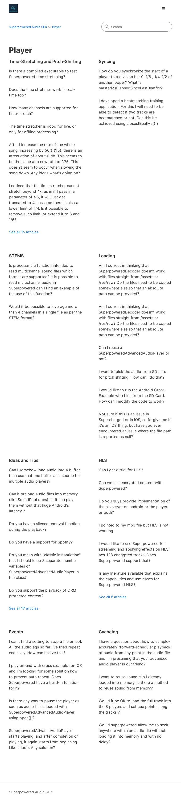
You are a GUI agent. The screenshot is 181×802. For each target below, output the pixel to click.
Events (16, 631)
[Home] (13, 8)
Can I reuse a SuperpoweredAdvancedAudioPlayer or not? (134, 353)
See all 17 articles (23, 608)
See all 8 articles (113, 597)
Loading (107, 255)
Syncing (107, 61)
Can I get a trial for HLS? (121, 470)
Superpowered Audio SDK (28, 27)
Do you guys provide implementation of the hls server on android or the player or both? (134, 507)
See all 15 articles (23, 232)
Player (56, 27)
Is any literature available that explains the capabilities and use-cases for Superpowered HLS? (133, 579)
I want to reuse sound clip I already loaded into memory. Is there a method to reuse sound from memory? (133, 682)
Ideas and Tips (23, 460)
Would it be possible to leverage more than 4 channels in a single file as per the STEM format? (45, 312)
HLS (103, 460)
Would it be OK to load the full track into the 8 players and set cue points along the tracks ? (135, 706)
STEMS (16, 255)
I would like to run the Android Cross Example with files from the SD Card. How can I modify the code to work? (132, 396)
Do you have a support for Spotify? (41, 542)
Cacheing (108, 631)
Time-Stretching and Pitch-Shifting (45, 61)
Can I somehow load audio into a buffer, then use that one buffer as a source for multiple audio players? (45, 476)
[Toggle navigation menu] (163, 8)
